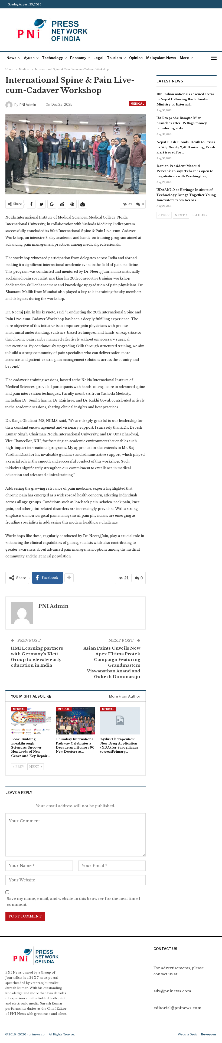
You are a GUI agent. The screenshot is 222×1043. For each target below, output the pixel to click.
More (184, 58)
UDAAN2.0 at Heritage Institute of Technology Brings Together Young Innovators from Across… (186, 195)
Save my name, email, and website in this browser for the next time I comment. (73, 901)
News (11, 58)
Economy (78, 58)
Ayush (29, 58)
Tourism (114, 58)
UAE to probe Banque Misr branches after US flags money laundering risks (181, 123)
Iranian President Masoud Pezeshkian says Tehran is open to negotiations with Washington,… (184, 171)
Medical (137, 103)
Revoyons (209, 1034)
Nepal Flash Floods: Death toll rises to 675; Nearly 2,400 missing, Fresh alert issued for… (185, 147)
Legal (98, 58)
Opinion (136, 58)
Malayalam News (161, 58)
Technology (52, 58)
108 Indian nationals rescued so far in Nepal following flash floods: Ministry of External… (185, 99)
